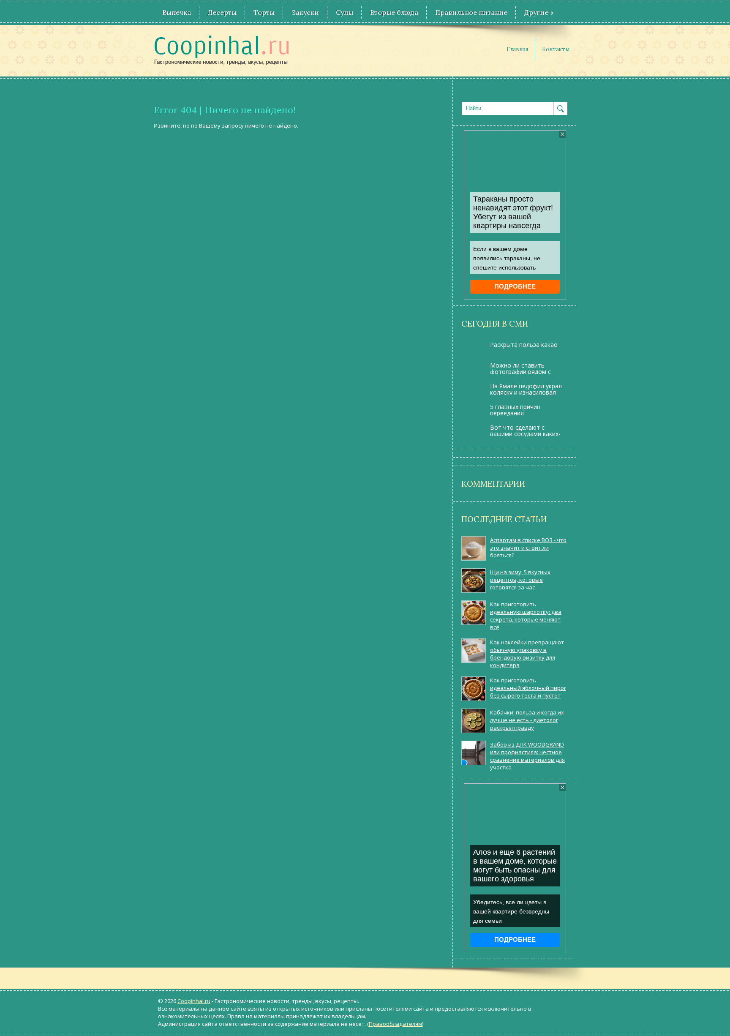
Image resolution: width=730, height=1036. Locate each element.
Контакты (555, 49)
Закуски (305, 12)
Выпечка (176, 12)
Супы (344, 12)
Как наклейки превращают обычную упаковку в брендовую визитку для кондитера (527, 653)
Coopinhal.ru (193, 1001)
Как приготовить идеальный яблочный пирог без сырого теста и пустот (528, 687)
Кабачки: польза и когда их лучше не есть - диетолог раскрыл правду (527, 720)
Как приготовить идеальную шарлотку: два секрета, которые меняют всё (525, 615)
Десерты (222, 12)
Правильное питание (471, 12)
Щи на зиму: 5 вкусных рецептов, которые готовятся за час (520, 579)
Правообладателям (395, 1024)
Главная (517, 49)
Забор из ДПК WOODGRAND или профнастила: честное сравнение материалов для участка (527, 756)
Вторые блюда (394, 12)
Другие (538, 12)
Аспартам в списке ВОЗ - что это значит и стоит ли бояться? (528, 547)
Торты (264, 12)
